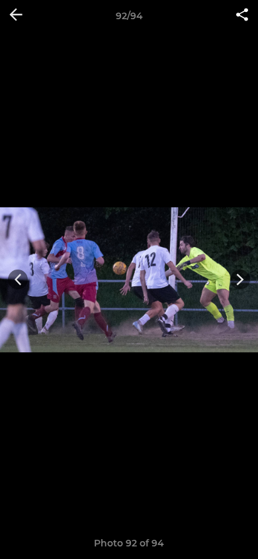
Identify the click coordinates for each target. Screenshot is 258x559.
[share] (242, 16)
